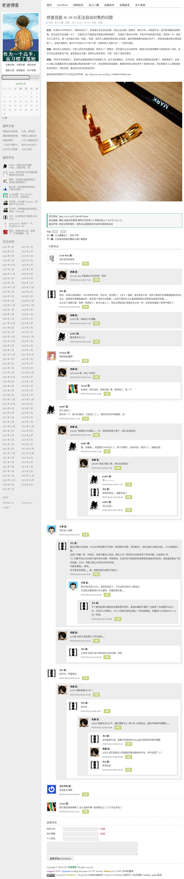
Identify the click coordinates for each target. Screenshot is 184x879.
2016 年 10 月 (9, 341)
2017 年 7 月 (27, 328)
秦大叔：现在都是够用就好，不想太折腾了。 (23, 188)
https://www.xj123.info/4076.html (73, 216)
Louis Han (64, 255)
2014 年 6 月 (8, 386)
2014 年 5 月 (27, 386)
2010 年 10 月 (28, 480)
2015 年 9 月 (8, 359)
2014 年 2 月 (8, 395)
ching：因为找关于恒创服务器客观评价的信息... (23, 173)
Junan (84, 386)
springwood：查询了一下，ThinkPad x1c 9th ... (21, 224)
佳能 (55, 231)
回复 (86, 264)
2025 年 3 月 (27, 251)
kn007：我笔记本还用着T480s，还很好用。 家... (20, 166)
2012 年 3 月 (8, 444)
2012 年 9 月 (8, 431)
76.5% (58, 871)
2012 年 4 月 (27, 440)
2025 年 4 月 (8, 251)
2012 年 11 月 (28, 426)
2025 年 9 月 (8, 247)
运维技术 (109, 5)
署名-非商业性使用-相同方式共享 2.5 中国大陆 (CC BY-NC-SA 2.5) (90, 220)
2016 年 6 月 (8, 346)
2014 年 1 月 (27, 395)
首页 (49, 5)
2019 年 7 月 (8, 292)
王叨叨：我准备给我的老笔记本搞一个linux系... (23, 210)
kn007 (73, 334)
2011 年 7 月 (8, 462)
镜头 (63, 231)
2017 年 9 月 (27, 323)
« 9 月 (4, 118)
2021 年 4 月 (27, 265)
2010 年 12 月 (28, 476)
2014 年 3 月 (27, 390)
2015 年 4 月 (27, 363)
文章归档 (10, 65)
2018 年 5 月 (8, 314)
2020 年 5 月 (8, 278)
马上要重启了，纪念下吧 (67, 235)
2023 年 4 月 (27, 260)
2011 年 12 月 (28, 449)
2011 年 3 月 (8, 471)
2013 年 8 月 (8, 408)
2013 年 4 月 (8, 417)
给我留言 (125, 5)
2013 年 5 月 (27, 413)
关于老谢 (140, 5)
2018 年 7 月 (8, 310)
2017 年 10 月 (9, 323)
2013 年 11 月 (28, 399)
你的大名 (51, 829)
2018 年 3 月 (8, 319)
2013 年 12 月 (9, 399)
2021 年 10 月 (9, 265)
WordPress (62, 5)
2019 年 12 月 (9, 287)
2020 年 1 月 (27, 283)
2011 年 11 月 (9, 453)
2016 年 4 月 (27, 346)
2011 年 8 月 (27, 458)
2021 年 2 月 (27, 269)
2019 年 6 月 (27, 292)
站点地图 (137, 875)
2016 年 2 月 (8, 350)
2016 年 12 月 (9, 337)
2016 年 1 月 (27, 350)
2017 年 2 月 (8, 332)
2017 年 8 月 (8, 328)
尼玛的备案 (128, 871)
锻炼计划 (10, 70)
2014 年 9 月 (27, 377)
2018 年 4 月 (27, 314)
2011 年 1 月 (8, 476)
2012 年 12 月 (9, 426)
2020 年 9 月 (27, 274)
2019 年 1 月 (8, 301)
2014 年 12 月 (28, 372)
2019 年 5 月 (8, 296)
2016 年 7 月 (27, 341)
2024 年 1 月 (8, 260)
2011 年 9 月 (8, 458)
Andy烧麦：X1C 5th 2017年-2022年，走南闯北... (21, 195)
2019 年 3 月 (27, 296)
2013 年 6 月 (8, 413)
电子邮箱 (51, 834)
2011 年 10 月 (28, 453)
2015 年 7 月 (27, 359)
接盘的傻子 (8, 140)
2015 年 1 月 (8, 372)
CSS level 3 (27, 503)
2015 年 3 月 (8, 368)
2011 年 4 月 (27, 467)
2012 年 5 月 (8, 440)
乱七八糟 (94, 5)
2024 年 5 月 (27, 256)
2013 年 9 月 (27, 404)
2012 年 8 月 (27, 431)
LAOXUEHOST (95, 875)
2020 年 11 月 (9, 274)
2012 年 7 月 (8, 435)
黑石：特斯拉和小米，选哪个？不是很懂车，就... (22, 232)
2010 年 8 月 (27, 485)
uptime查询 (157, 875)
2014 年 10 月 (9, 377)
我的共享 (31, 65)
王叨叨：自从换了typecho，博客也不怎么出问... (23, 203)
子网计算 (20, 65)
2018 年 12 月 (28, 301)
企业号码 (63, 786)
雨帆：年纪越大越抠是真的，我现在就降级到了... (23, 180)
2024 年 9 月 (8, 256)
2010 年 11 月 (9, 480)
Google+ (6, 507)
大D (61, 291)
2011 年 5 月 (8, 467)
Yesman (63, 353)
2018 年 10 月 (28, 305)
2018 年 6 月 (27, 310)
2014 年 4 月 (8, 390)
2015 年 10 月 (28, 355)
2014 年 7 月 (27, 381)
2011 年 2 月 (27, 471)
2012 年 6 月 (27, 435)
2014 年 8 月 (8, 381)
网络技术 (78, 5)
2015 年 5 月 (8, 363)
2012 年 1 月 (8, 449)
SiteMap (146, 875)
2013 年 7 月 (27, 408)
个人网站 (51, 838)
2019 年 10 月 (28, 287)
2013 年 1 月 (27, 422)
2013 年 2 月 (8, 422)
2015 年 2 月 (27, 368)
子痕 (61, 526)
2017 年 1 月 (27, 332)
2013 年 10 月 (9, 404)
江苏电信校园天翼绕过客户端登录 (71, 239)
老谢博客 (10, 5)
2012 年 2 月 (27, 444)
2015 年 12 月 (9, 355)
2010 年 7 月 (8, 489)
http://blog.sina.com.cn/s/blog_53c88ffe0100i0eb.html (108, 74)
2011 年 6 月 (27, 462)
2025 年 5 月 (27, 247)
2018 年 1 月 (27, 319)
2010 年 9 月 (8, 485)
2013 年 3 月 (27, 417)
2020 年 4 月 (27, 278)
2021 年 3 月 (8, 269)
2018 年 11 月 (9, 305)
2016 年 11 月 (28, 337)
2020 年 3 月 (8, 283)
